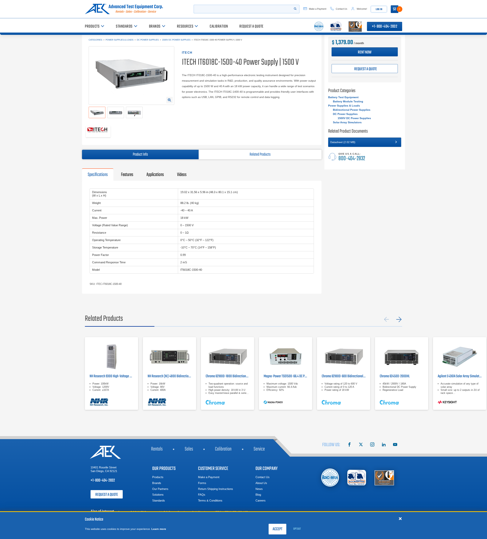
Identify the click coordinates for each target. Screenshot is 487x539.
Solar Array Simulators (347, 122)
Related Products (260, 154)
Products (157, 477)
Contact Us (262, 477)
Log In (379, 9)
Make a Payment (208, 477)
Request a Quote (106, 494)
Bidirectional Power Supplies (351, 109)
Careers (260, 500)
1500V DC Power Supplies (176, 40)
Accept (277, 529)
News (259, 488)
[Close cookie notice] (400, 518)
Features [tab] (127, 174)
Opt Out (297, 529)
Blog (258, 494)
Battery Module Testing (348, 101)
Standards (158, 500)
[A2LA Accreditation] (357, 477)
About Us (261, 483)
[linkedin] (384, 445)
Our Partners (160, 488)
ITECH (187, 52)
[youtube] (395, 445)
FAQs (201, 494)
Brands (156, 483)
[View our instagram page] (372, 445)
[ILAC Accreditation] (330, 477)
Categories (95, 40)
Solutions (158, 494)
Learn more (158, 528)
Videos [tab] (181, 174)
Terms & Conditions (210, 500)
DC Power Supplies (148, 40)
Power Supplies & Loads (119, 40)
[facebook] (349, 445)
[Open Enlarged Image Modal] (169, 100)
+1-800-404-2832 (384, 26)
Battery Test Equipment (343, 97)
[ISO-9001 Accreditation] (384, 477)
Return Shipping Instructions (215, 488)
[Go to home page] (125, 9)
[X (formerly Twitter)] (361, 445)
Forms (202, 483)
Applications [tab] (155, 174)
